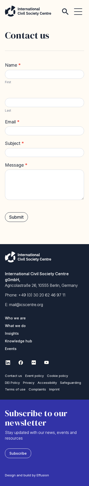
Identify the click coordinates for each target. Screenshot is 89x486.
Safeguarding (70, 383)
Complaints (37, 389)
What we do (15, 326)
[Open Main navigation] (78, 9)
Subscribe (18, 453)
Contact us (13, 376)
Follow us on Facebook (21, 362)
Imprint (54, 389)
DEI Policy (12, 383)
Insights (12, 333)
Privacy (28, 383)
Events (11, 349)
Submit (16, 217)
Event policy (34, 376)
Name (13, 65)
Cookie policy (57, 376)
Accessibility (47, 383)
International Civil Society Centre (28, 11)
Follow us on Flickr (34, 362)
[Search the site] (65, 9)
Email (12, 121)
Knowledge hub (18, 341)
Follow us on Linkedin (8, 362)
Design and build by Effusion (27, 475)
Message (16, 165)
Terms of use (15, 389)
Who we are (15, 318)
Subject (14, 143)
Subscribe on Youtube (46, 362)
